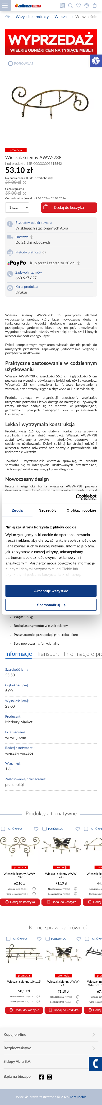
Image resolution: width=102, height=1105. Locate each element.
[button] (96, 61)
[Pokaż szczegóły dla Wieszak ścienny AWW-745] (61, 845)
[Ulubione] (78, 5)
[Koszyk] (94, 5)
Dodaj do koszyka (69, 208)
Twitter (49, 1077)
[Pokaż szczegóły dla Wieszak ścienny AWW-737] (20, 845)
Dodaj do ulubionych (36, 829)
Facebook (41, 1077)
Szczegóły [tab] (47, 510)
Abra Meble (78, 1097)
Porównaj (23, 63)
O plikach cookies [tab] (82, 510)
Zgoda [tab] (17, 510)
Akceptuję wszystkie (51, 591)
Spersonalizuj (48, 605)
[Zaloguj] (86, 5)
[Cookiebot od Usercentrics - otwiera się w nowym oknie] (76, 497)
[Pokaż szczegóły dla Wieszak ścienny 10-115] (24, 954)
